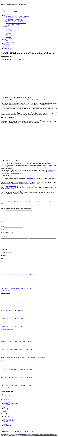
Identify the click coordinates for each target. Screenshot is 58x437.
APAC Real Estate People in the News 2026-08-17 (12, 310)
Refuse (32, 435)
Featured (40, 201)
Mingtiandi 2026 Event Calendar (10, 403)
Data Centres (6, 408)
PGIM (2, 203)
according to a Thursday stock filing (20, 104)
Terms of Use (6, 423)
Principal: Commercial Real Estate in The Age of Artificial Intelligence (16, 385)
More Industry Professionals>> (7, 329)
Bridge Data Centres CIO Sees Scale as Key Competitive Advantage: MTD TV (18, 274)
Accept (28, 435)
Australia (19, 201)
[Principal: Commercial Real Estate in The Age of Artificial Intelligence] (4, 384)
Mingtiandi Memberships (9, 419)
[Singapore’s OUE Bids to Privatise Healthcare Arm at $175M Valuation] (4, 348)
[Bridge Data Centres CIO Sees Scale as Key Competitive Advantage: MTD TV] (13, 272)
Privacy (5, 424)
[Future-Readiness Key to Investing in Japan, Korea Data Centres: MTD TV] (13, 287)
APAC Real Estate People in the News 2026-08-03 (12, 326)
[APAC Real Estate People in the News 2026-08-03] (4, 325)
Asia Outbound (6, 409)
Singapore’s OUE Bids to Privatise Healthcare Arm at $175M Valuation (17, 349)
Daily (4, 252)
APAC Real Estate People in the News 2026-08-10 (12, 318)
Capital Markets (6, 402)
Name (2, 221)
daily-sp (23, 201)
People (4, 406)
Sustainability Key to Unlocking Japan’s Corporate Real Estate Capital (16, 369)
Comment (3, 219)
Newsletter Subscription (8, 420)
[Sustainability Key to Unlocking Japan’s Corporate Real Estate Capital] (4, 368)
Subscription (4, 249)
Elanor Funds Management (32, 201)
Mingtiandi (3, 1)
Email (2, 224)
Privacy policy (21, 434)
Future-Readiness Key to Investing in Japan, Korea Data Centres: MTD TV (17, 288)
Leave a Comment (21, 59)
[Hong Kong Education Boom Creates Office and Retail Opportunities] (4, 376)
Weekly (9, 252)
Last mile (45, 201)
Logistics (9, 201)
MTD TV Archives (7, 404)
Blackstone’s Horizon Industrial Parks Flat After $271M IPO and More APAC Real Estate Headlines (23, 357)
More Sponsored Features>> (7, 387)
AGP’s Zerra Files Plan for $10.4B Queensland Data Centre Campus (16, 341)
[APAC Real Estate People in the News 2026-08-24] (4, 301)
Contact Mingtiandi (7, 417)
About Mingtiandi (7, 416)
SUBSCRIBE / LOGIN (5, 10)
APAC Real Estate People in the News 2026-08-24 (12, 303)
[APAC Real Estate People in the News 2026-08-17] (4, 309)
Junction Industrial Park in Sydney (32, 187)
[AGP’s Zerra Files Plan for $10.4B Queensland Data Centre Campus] (4, 340)
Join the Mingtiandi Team (9, 425)
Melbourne (54, 201)
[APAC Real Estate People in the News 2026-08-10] (4, 317)
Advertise (5, 421)
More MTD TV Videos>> (6, 290)
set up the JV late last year (12, 186)
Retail (4, 411)
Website (2, 226)
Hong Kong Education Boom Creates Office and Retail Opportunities (16, 377)
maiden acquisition (30, 178)
